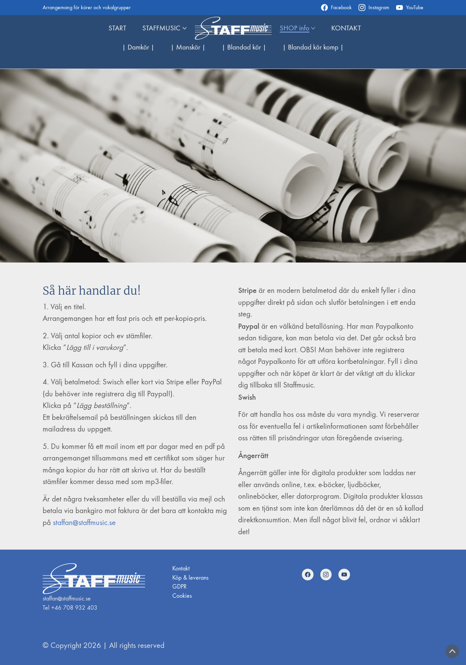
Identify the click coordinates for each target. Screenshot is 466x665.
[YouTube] (344, 574)
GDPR (179, 586)
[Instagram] (326, 574)
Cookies (182, 595)
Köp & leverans (190, 577)
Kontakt (181, 568)
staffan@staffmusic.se (84, 522)
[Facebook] (308, 574)
